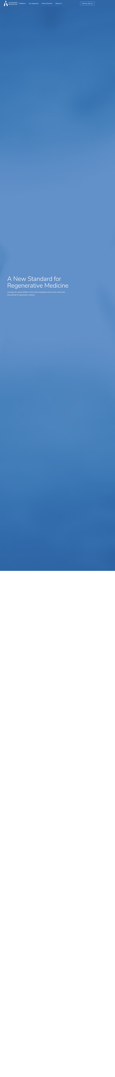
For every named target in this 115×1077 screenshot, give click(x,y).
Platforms (22, 3)
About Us (58, 3)
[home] (10, 3)
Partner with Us (87, 3)
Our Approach (34, 3)
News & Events (47, 3)
